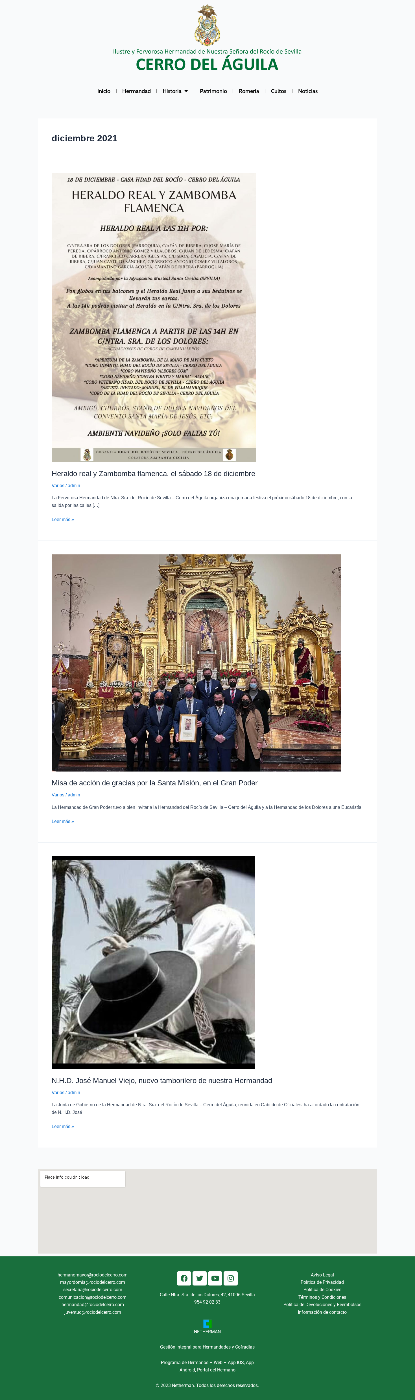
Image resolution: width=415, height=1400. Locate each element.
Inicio (103, 91)
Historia (172, 91)
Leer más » (63, 519)
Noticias (308, 91)
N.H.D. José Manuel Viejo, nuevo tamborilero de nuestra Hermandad (162, 1080)
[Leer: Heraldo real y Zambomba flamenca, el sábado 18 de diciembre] (154, 317)
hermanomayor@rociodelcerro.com (93, 1275)
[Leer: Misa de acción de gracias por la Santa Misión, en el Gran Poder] (196, 662)
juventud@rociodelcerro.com (92, 1312)
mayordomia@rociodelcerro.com (92, 1282)
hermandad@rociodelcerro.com (93, 1304)
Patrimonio (213, 91)
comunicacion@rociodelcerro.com (92, 1297)
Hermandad (136, 91)
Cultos (278, 91)
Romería (249, 91)
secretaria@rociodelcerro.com (92, 1289)
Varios (58, 485)
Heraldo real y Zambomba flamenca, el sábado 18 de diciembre (153, 473)
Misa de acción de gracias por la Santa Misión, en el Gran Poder (155, 783)
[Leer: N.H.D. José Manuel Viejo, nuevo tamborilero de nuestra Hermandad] (153, 962)
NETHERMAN (207, 1331)
